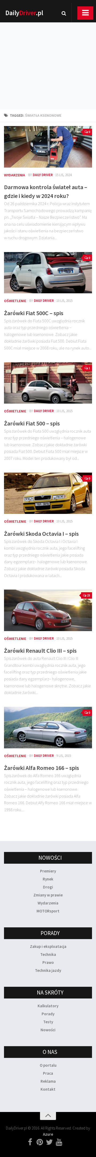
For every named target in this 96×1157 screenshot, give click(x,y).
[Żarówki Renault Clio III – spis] (48, 610)
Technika (48, 954)
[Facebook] (30, 1142)
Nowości (48, 1029)
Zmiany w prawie (48, 895)
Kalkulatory (48, 1005)
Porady (48, 1013)
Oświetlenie (15, 300)
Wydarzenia (14, 175)
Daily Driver (43, 175)
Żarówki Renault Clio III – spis (40, 650)
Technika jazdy (48, 970)
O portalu (48, 1065)
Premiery (48, 871)
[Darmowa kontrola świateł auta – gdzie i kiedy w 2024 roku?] (48, 147)
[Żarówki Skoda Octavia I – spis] (48, 493)
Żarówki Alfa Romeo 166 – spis (41, 768)
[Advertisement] (48, 59)
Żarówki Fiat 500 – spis (32, 423)
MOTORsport (48, 911)
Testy (48, 1021)
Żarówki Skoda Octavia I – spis (41, 533)
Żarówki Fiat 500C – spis (33, 313)
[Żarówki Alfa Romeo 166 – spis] (48, 727)
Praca (48, 1073)
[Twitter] (49, 1142)
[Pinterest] (39, 1142)
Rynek (48, 879)
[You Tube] (59, 1142)
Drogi (48, 887)
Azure (48, 1134)
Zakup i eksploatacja (48, 946)
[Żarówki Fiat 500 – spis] (48, 383)
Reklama (48, 1081)
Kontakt (48, 1089)
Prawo (48, 962)
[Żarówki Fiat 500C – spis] (48, 273)
